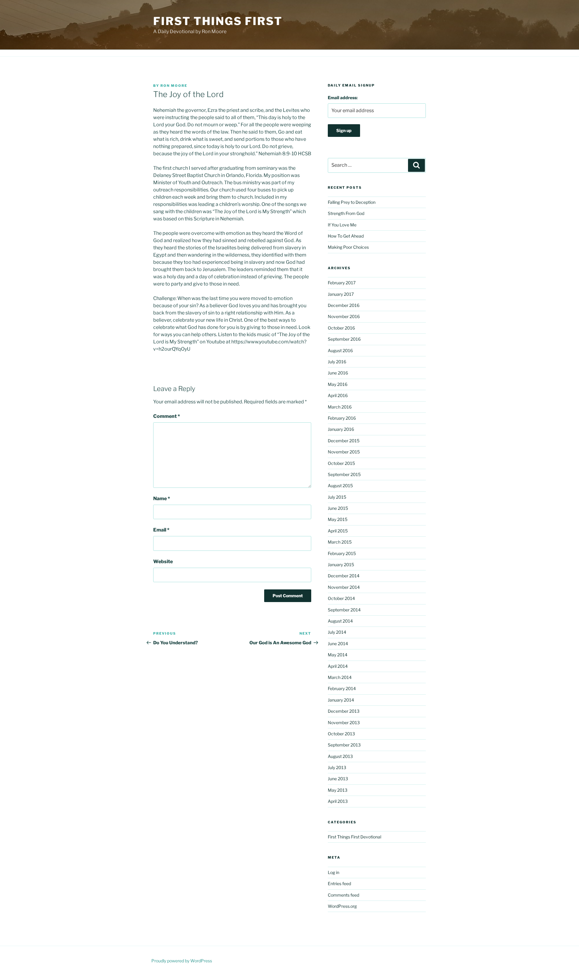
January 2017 (341, 294)
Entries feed (339, 883)
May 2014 (337, 654)
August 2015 (340, 485)
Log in (333, 872)
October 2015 (341, 463)
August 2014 (340, 620)
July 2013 (337, 767)
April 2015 (338, 530)
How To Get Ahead (346, 235)
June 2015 (338, 508)
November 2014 (344, 587)
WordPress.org (342, 906)
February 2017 (342, 282)
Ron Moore (173, 86)
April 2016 (338, 395)
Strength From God (346, 213)
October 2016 (341, 327)
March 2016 (340, 406)
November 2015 (344, 451)
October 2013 (341, 733)
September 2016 (344, 339)
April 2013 (338, 801)
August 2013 (340, 756)
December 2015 (343, 440)
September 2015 (344, 474)
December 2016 (343, 305)
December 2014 (343, 575)
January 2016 (341, 429)
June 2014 (338, 643)
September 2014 (344, 609)
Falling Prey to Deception (351, 202)
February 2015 (342, 553)
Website (163, 561)
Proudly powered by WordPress (181, 960)
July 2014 (337, 632)
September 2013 (344, 744)
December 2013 (343, 711)
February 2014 (342, 688)
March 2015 (340, 541)
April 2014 (338, 666)
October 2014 (341, 598)
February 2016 (342, 418)
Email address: (343, 97)
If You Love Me (342, 224)
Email (161, 530)
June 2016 (338, 372)
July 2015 (337, 497)
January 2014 (341, 699)
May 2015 (337, 519)
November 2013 (344, 722)
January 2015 (341, 564)
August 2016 (340, 350)
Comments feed (343, 895)
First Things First (218, 21)
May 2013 (337, 790)
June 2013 (338, 778)
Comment (166, 416)
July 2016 (337, 361)
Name (161, 498)
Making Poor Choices (348, 247)
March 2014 (340, 677)
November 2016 (344, 316)
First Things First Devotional (354, 836)
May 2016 (337, 384)
